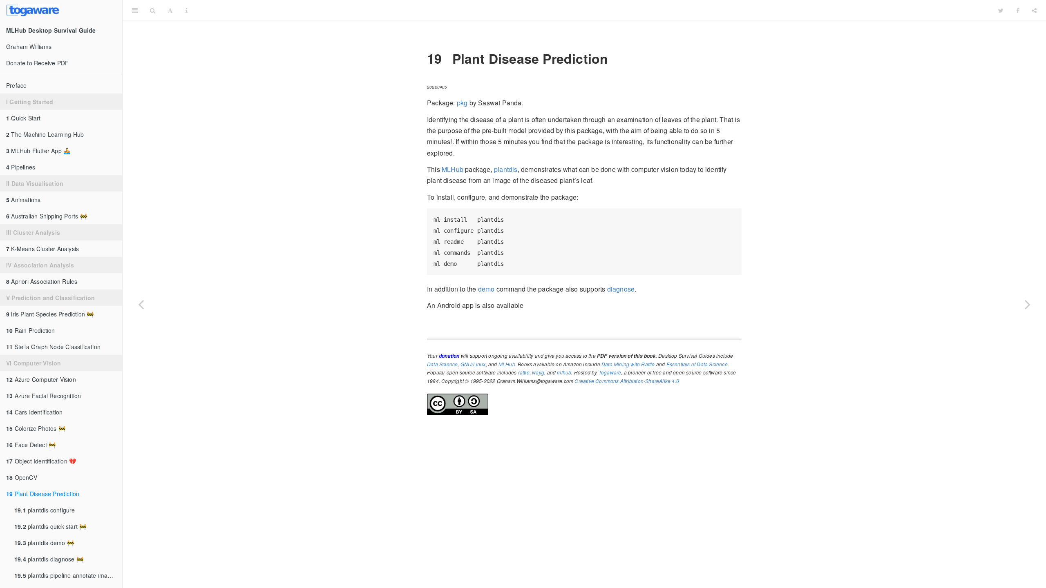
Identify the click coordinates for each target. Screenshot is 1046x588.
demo (486, 289)
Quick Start (23, 118)
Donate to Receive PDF (37, 63)
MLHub (452, 169)
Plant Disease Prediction (42, 494)
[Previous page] (141, 304)
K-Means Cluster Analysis (42, 249)
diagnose (621, 289)
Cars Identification (34, 412)
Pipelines (20, 167)
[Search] (152, 10)
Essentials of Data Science (697, 364)
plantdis (506, 169)
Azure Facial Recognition (43, 396)
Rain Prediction (30, 330)
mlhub (564, 372)
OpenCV (21, 477)
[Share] (1034, 10)
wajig (538, 372)
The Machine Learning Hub (45, 134)
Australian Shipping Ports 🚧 (46, 216)
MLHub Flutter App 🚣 (38, 151)
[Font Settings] (170, 10)
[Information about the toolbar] (186, 10)
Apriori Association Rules (41, 281)
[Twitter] (1001, 10)
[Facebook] (1018, 10)
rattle (524, 372)
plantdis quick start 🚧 (50, 526)
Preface (16, 85)
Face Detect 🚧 (31, 445)
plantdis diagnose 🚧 (48, 559)
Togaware (610, 372)
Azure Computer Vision (41, 379)
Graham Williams (28, 46)
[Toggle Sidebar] (135, 10)
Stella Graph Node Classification (53, 347)
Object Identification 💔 (41, 461)
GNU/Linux (473, 364)
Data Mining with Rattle (628, 364)
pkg (462, 102)
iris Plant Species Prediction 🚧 (50, 314)
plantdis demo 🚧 (44, 543)
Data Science (442, 364)
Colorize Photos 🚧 (35, 428)
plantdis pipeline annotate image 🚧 (68, 575)
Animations (23, 200)
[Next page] (1027, 304)
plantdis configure (44, 510)
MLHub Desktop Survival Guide (593, 10)
